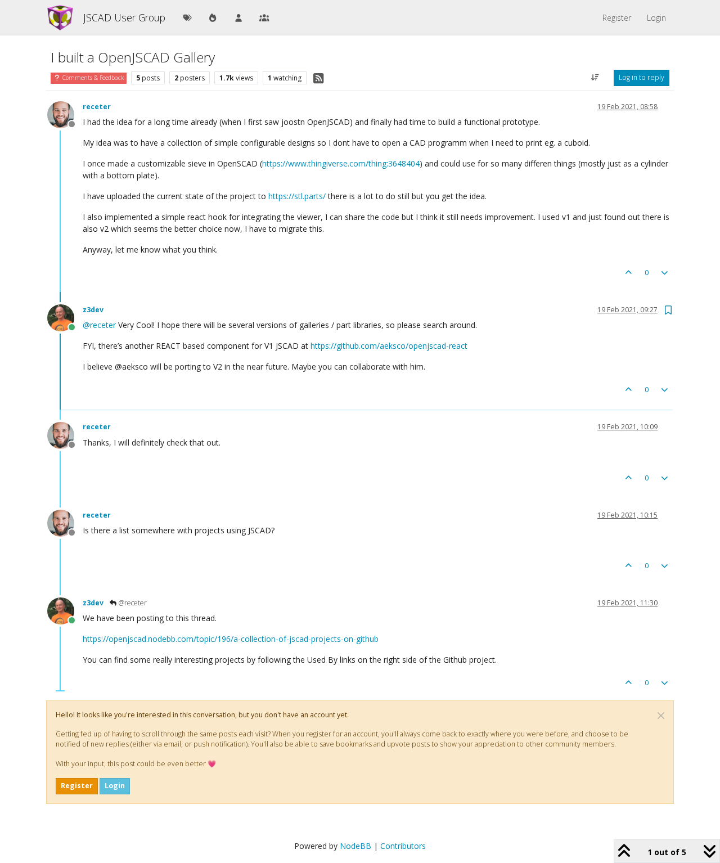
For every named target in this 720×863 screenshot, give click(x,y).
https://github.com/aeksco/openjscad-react (388, 345)
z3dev (93, 309)
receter (97, 106)
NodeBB (355, 845)
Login (115, 785)
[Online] (65, 317)
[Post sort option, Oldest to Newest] (595, 78)
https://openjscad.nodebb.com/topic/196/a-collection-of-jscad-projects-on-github (231, 638)
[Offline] (65, 114)
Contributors (403, 845)
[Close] (661, 715)
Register (77, 785)
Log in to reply (641, 77)
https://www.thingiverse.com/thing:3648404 (341, 163)
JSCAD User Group (124, 17)
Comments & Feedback (92, 78)
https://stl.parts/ (297, 196)
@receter (132, 603)
